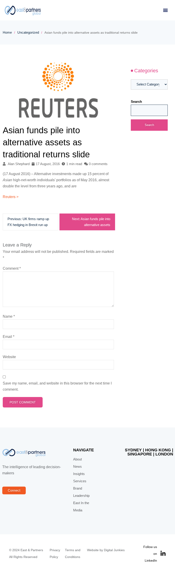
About (77, 459)
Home (7, 32)
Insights (79, 474)
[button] (165, 10)
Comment (12, 268)
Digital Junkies (114, 550)
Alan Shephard (19, 164)
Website (9, 357)
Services (79, 481)
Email (8, 337)
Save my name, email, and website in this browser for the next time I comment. (57, 386)
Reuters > (10, 197)
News (77, 466)
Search (136, 101)
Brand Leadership (81, 492)
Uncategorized (28, 32)
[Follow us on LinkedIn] (163, 553)
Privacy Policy (55, 553)
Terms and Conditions (72, 553)
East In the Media (81, 506)
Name (9, 316)
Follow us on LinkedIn (150, 553)
